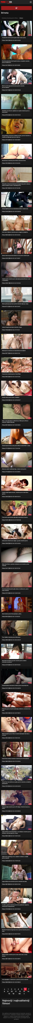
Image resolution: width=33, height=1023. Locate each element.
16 (13, 994)
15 (9, 994)
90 (20, 994)
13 (24, 991)
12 (20, 991)
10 (12, 991)
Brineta (21, 18)
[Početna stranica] (6, 2)
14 (28, 991)
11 (16, 991)
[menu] (30, 2)
